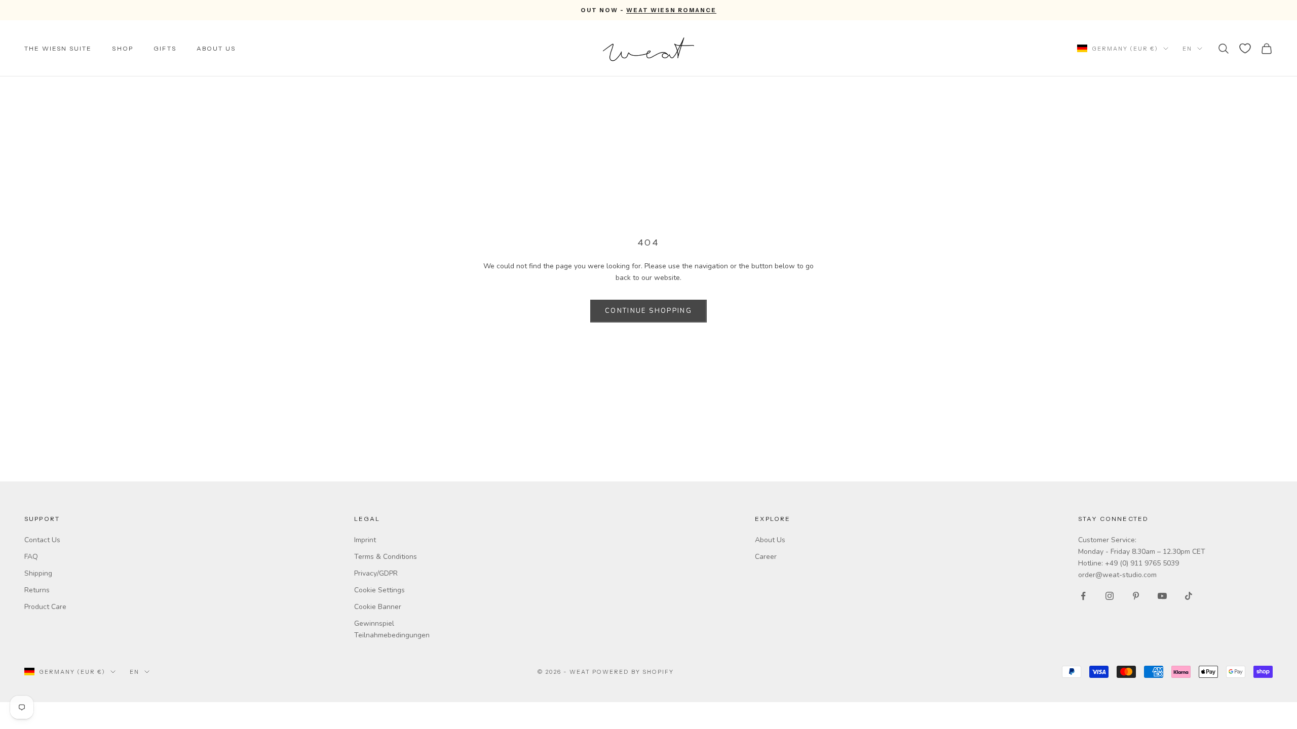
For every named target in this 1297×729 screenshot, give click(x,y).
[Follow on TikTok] (1189, 596)
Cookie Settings (379, 590)
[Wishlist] (1245, 48)
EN (1187, 48)
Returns (37, 590)
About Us (216, 48)
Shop (122, 48)
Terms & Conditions (385, 556)
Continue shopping (648, 310)
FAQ (31, 556)
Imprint (365, 540)
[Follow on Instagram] (1109, 596)
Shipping (38, 573)
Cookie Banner (377, 607)
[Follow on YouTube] (1162, 596)
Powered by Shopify (633, 671)
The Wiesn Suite (58, 48)
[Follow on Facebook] (1083, 596)
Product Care (45, 607)
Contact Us (42, 540)
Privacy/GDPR (376, 573)
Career (766, 556)
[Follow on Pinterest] (1136, 596)
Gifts (165, 48)
